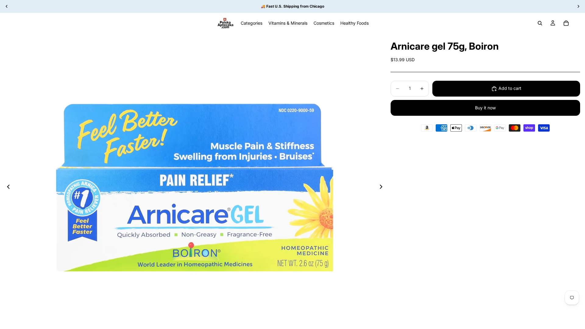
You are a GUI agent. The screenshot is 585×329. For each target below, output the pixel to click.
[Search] (540, 23)
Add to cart (509, 88)
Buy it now (485, 107)
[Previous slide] (6, 187)
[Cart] (566, 23)
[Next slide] (382, 187)
